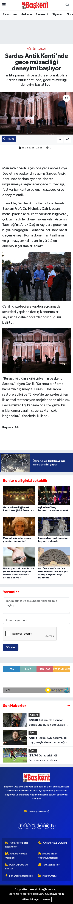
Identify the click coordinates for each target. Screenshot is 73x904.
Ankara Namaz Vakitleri (16, 855)
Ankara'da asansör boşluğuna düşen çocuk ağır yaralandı (47, 722)
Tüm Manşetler (51, 864)
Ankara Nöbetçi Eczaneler (16, 844)
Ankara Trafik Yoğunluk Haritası (48, 855)
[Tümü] (68, 705)
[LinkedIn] (40, 826)
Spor (33, 733)
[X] (27, 826)
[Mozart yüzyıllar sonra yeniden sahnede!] (19, 526)
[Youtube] (46, 826)
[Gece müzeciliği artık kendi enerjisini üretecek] (19, 495)
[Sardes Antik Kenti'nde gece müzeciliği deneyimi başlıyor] (36, 113)
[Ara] (67, 5)
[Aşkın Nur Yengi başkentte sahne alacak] (54, 495)
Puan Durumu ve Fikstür (16, 866)
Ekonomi (42, 14)
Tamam (46, 900)
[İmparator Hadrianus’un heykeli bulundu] (54, 526)
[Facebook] (21, 826)
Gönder (10, 647)
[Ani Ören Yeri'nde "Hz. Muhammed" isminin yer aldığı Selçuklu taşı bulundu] (54, 556)
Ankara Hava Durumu (55, 842)
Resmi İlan (10, 14)
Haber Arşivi (50, 875)
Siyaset (57, 14)
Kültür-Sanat (37, 49)
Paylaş (10, 138)
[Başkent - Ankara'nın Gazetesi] (35, 5)
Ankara (26, 14)
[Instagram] (33, 826)
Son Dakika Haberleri (21, 875)
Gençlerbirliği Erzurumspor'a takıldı (43, 758)
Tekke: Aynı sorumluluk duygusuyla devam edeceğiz (48, 740)
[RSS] (52, 826)
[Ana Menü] (4, 4)
